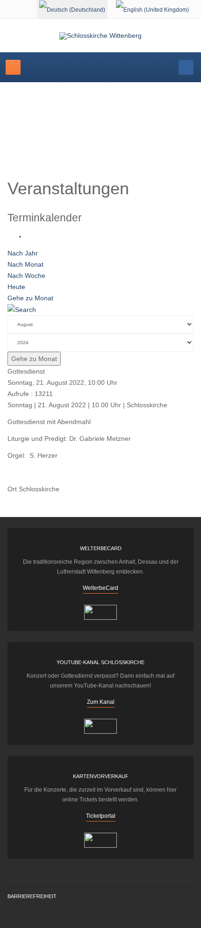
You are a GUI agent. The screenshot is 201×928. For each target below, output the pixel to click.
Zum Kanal (101, 702)
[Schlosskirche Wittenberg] (100, 36)
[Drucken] (28, 236)
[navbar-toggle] (13, 67)
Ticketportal (100, 816)
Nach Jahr (22, 253)
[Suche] (21, 309)
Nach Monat (25, 264)
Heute (16, 286)
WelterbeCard (100, 588)
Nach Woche (26, 275)
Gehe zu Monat (30, 298)
